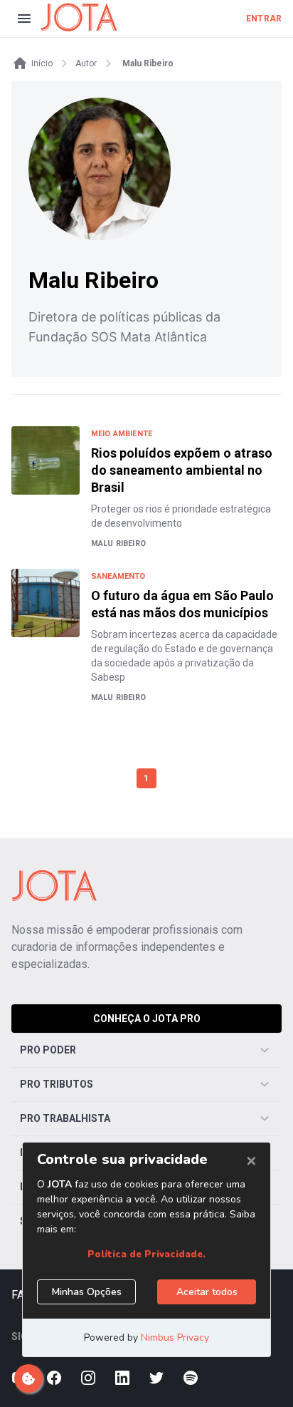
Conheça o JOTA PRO (147, 1018)
